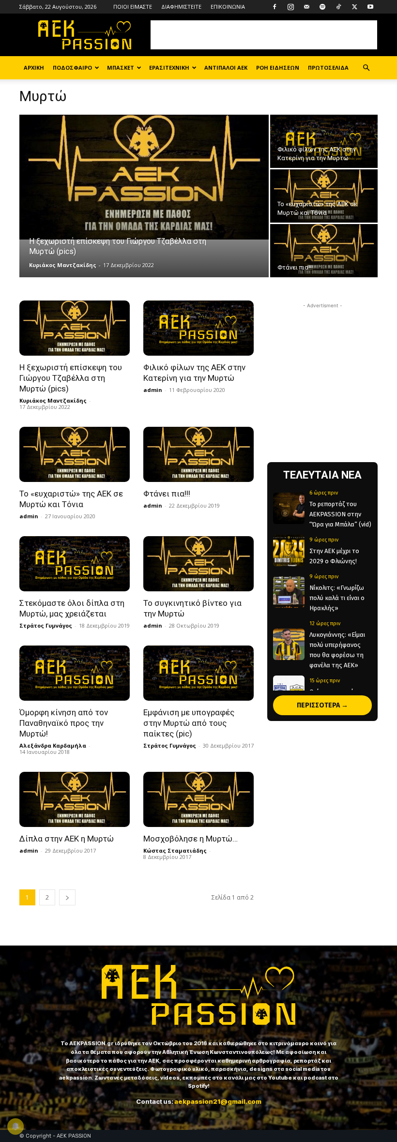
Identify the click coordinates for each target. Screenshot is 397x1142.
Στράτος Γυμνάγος (45, 625)
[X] (354, 7)
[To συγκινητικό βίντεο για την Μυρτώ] (198, 563)
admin (152, 389)
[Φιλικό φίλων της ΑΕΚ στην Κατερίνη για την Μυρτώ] (324, 141)
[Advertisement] (264, 34)
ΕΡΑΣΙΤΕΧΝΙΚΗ (169, 67)
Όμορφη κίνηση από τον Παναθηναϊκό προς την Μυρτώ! (63, 722)
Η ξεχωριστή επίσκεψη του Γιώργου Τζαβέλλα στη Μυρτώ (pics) (70, 377)
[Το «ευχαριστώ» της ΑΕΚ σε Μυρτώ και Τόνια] (324, 196)
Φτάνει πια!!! (166, 493)
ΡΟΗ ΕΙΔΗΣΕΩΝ (277, 67)
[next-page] (67, 897)
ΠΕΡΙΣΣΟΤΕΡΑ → (322, 705)
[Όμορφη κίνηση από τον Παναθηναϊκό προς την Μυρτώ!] (74, 673)
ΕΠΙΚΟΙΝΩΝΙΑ (228, 6)
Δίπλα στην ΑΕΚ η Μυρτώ (66, 838)
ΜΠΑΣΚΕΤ (120, 67)
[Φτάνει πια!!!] (324, 251)
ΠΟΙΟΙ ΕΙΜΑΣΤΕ (132, 6)
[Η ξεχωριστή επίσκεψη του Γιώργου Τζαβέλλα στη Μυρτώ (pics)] (144, 177)
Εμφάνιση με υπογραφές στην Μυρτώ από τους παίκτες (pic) (188, 722)
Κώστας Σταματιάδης (175, 850)
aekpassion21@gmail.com (217, 1101)
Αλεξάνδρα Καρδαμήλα (52, 745)
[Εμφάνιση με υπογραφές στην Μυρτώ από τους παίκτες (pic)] (198, 673)
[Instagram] (290, 7)
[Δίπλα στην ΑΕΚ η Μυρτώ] (74, 799)
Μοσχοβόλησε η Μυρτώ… (190, 838)
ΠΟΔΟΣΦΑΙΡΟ (72, 67)
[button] (366, 68)
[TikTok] (338, 7)
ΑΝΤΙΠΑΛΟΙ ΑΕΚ (225, 67)
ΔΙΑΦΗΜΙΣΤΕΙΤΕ (181, 6)
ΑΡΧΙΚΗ (34, 67)
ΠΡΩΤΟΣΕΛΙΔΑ (328, 67)
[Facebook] (274, 7)
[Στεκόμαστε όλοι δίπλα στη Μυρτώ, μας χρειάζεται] (74, 563)
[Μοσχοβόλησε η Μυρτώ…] (198, 799)
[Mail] (306, 7)
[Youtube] (370, 7)
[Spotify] (322, 7)
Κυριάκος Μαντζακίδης (62, 265)
